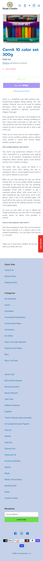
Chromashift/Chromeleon (15, 317)
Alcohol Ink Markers (13, 461)
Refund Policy (10, 276)
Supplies (8, 411)
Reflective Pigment (12, 405)
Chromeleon (9, 330)
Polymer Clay (10, 449)
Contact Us (9, 270)
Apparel (8, 467)
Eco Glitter (9, 336)
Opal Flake (9, 399)
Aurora (7, 305)
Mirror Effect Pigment (13, 381)
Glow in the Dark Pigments (15, 342)
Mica (7, 354)
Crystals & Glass (11, 498)
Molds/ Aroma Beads (13, 479)
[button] (9, 69)
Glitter (7, 492)
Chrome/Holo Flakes (13, 323)
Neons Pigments (11, 393)
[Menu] (39, 5)
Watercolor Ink (10, 455)
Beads (7, 473)
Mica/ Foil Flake (11, 360)
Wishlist (8, 436)
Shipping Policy (11, 282)
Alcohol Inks (9, 374)
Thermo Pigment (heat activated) (18, 418)
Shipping (6, 63)
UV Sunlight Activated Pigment (17, 424)
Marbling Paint (11, 486)
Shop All (8, 430)
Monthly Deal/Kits (12, 387)
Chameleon (9, 311)
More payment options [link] (22, 91)
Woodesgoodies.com (24, 553)
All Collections (10, 299)
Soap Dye (8, 442)
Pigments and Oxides (13, 348)
